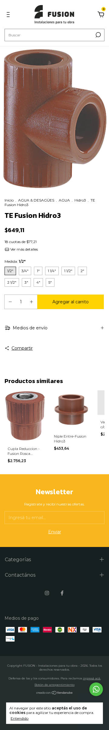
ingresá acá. (92, 678)
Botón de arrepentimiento (54, 685)
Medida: (15, 261)
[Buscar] (97, 35)
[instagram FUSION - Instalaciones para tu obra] (47, 593)
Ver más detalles (23, 249)
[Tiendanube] (55, 693)
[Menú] (9, 15)
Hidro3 (80, 200)
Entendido (19, 718)
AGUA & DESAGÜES (36, 200)
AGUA (64, 200)
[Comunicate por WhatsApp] (96, 689)
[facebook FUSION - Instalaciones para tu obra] (62, 593)
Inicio (9, 200)
